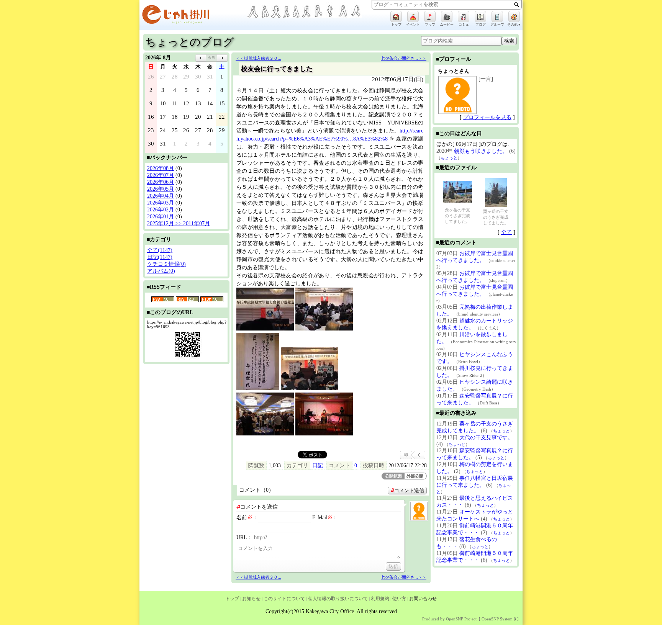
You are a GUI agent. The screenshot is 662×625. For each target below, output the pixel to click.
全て (506, 232)
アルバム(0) (161, 271)
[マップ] (430, 16)
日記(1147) (159, 257)
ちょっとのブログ (189, 42)
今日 (211, 58)
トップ (232, 598)
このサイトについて (284, 598)
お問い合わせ (423, 598)
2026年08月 (160, 168)
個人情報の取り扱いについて (338, 598)
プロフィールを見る (487, 117)
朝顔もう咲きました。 (481, 151)
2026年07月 (160, 175)
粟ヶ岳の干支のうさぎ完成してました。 (457, 216)
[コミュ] (463, 16)
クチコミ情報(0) (166, 264)
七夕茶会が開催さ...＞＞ (403, 58)
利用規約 (380, 598)
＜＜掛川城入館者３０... (258, 58)
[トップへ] (193, 16)
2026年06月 (160, 182)
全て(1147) (159, 250)
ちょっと (449, 157)
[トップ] (396, 16)
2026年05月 (160, 189)
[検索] (516, 5)
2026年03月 (160, 203)
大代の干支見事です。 (486, 437)
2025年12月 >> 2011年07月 (178, 223)
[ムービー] (446, 16)
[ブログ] (480, 16)
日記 (317, 465)
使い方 (399, 598)
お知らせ (251, 598)
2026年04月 (160, 196)
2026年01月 (160, 216)
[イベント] (413, 16)
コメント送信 (409, 490)
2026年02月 (160, 210)
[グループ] (497, 16)
